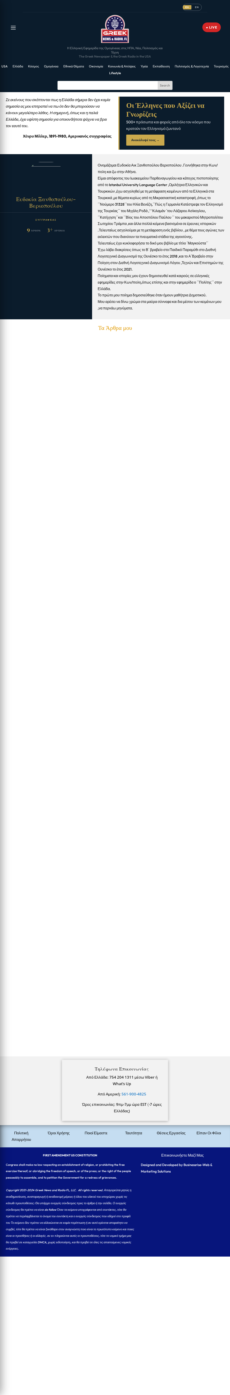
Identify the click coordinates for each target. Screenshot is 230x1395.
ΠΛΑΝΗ (16, 483)
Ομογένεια (51, 66)
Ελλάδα (18, 66)
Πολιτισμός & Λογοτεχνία (192, 66)
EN (197, 7)
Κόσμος (33, 66)
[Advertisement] (115, 1288)
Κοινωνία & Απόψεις (122, 66)
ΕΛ (187, 7)
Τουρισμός (221, 66)
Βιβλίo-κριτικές (115, 855)
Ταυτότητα (133, 1133)
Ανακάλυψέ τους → (145, 140)
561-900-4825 (134, 1094)
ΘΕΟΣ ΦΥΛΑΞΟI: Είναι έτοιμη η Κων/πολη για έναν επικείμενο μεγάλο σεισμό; (74, 969)
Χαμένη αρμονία (22, 908)
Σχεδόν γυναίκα (21, 847)
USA (4, 66)
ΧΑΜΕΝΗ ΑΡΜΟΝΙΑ (27, 543)
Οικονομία (96, 66)
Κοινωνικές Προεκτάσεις (122, 794)
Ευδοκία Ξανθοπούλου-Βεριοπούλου (45, 490)
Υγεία (144, 66)
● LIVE (211, 27)
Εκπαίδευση (161, 66)
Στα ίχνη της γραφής (118, 490)
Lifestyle (115, 73)
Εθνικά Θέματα (73, 66)
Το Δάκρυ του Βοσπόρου (29, 665)
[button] (13, 28)
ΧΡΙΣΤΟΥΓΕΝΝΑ (24, 786)
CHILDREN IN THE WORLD (34, 604)
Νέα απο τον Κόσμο (118, 976)
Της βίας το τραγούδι (25, 726)
